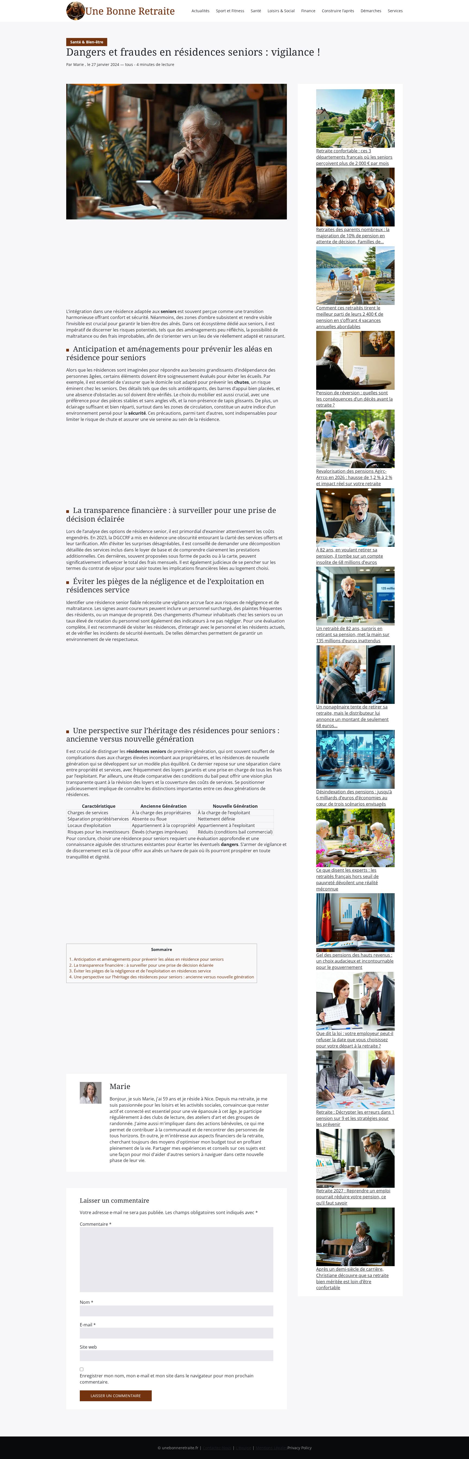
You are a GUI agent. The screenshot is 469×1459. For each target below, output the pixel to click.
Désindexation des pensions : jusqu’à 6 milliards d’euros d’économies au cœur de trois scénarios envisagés (354, 798)
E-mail (88, 1325)
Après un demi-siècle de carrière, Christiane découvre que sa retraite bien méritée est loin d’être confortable (352, 1278)
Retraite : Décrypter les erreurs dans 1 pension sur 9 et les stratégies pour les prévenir (355, 1118)
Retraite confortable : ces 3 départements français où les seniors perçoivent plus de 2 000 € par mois (354, 157)
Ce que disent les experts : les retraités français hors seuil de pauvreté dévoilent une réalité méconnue (347, 879)
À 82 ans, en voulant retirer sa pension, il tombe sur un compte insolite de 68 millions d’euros (349, 556)
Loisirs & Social (281, 10)
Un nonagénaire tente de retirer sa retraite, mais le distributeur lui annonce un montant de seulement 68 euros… (352, 716)
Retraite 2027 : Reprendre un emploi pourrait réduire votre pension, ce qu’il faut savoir (353, 1197)
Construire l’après (338, 10)
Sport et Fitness (230, 10)
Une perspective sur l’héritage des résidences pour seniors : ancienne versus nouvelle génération (161, 976)
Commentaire (96, 1224)
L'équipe (243, 1447)
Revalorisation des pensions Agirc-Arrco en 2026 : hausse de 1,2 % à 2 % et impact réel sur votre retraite (354, 477)
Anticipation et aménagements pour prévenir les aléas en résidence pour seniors (146, 959)
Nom (86, 1302)
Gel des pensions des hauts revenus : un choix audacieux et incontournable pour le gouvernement (355, 961)
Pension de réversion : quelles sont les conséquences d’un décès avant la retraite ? (354, 399)
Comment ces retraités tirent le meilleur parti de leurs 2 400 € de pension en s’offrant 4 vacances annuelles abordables (349, 317)
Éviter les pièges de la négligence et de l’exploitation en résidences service (140, 970)
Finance (308, 10)
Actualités (201, 10)
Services (395, 10)
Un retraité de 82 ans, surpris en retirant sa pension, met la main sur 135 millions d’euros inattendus (352, 634)
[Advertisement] (176, 268)
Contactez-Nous (217, 1447)
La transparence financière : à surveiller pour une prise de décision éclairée (141, 965)
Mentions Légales (271, 1447)
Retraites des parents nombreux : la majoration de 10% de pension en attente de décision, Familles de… (352, 235)
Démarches (371, 10)
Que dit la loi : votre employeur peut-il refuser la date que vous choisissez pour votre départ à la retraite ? (354, 1039)
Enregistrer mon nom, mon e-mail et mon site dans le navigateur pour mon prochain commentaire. (166, 1379)
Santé (256, 10)
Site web (88, 1347)
